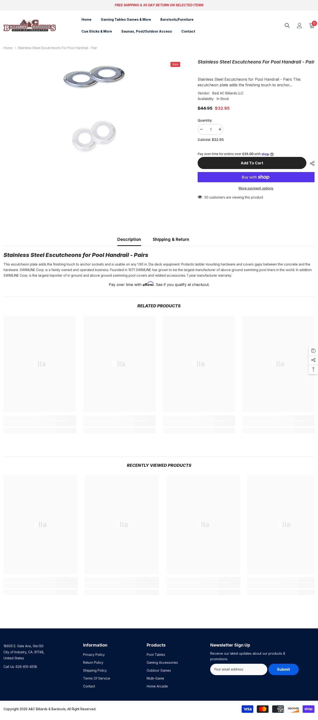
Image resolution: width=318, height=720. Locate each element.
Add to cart (252, 163)
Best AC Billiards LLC (228, 93)
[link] (39, 423)
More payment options (256, 188)
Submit (283, 669)
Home (8, 48)
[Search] (287, 26)
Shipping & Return (171, 239)
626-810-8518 (26, 667)
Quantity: (205, 120)
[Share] (310, 163)
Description (129, 239)
